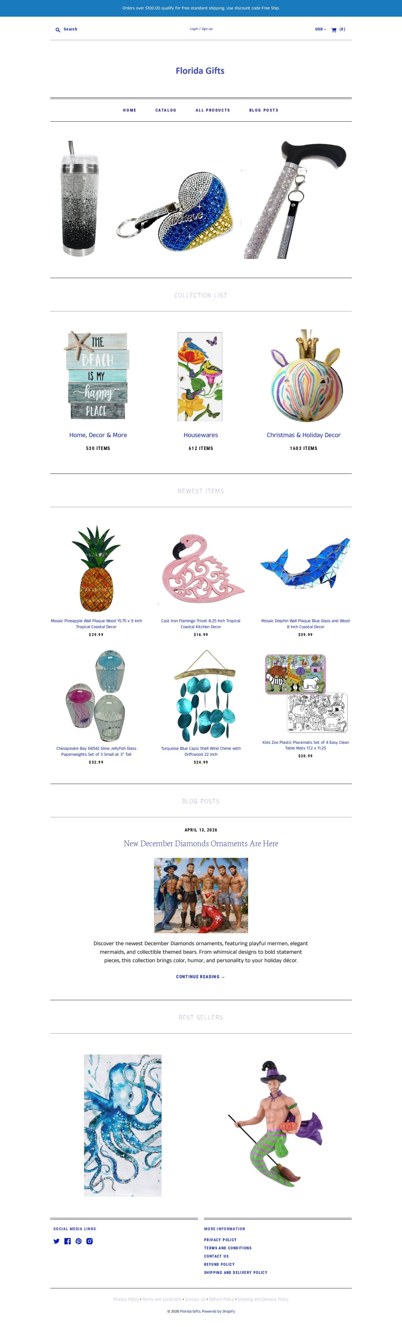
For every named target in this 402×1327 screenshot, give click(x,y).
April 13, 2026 (201, 829)
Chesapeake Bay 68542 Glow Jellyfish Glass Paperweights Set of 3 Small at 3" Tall (96, 751)
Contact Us (216, 1256)
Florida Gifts (190, 1311)
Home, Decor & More (98, 435)
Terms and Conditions (228, 1248)
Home (129, 110)
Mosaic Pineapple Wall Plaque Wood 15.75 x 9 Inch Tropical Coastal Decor (96, 624)
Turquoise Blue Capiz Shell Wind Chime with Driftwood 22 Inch (201, 751)
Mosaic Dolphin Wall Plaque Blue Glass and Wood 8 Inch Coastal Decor (305, 624)
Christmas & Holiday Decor (304, 435)
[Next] (345, 200)
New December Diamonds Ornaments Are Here (201, 842)
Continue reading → (200, 976)
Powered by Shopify (218, 1311)
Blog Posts (264, 110)
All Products (213, 110)
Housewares (201, 435)
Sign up (206, 28)
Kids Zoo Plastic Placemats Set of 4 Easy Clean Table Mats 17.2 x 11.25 (306, 745)
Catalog (166, 110)
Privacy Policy (220, 1240)
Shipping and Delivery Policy (236, 1272)
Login (194, 28)
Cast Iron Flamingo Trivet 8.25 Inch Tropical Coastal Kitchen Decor (200, 624)
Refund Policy (219, 1264)
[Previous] (57, 200)
